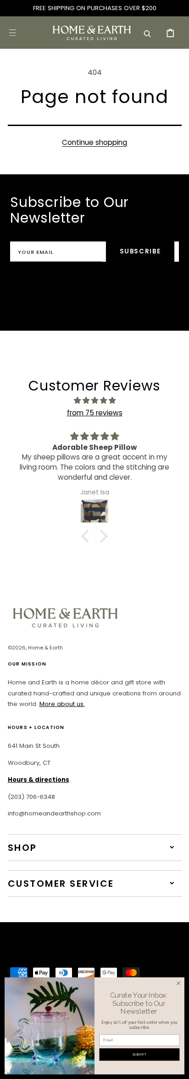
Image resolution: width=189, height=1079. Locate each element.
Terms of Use (152, 283)
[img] (95, 400)
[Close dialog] (178, 983)
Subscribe (140, 251)
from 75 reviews (94, 413)
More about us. (62, 704)
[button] (12, 33)
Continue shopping (94, 142)
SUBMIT (140, 1054)
